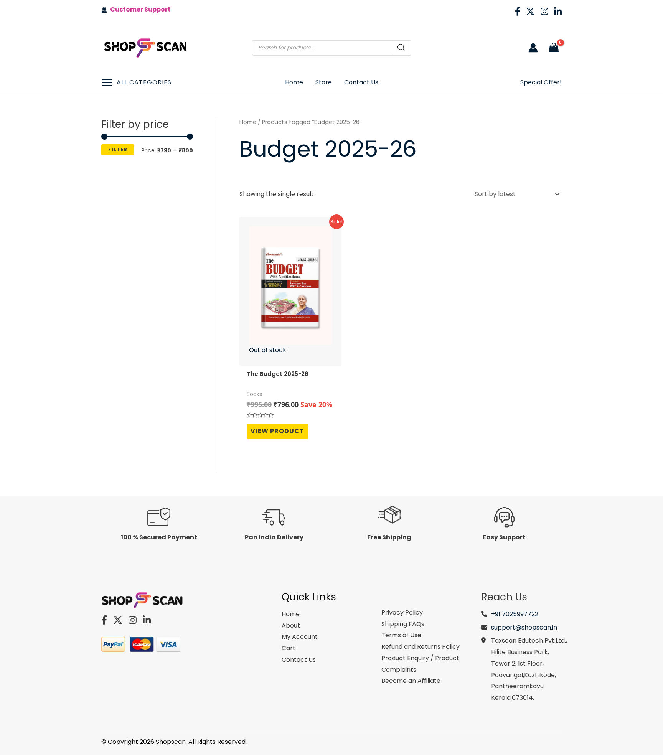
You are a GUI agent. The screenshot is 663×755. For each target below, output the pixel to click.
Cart (288, 648)
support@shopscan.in (524, 627)
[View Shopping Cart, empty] (554, 48)
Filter (117, 149)
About (291, 625)
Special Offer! (541, 82)
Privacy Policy (402, 612)
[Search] (401, 48)
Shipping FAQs (402, 624)
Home (247, 122)
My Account (300, 636)
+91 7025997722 (514, 614)
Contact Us (299, 659)
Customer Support (139, 9)
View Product (277, 431)
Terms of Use (401, 635)
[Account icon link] (533, 48)
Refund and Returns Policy (420, 646)
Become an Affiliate (410, 680)
